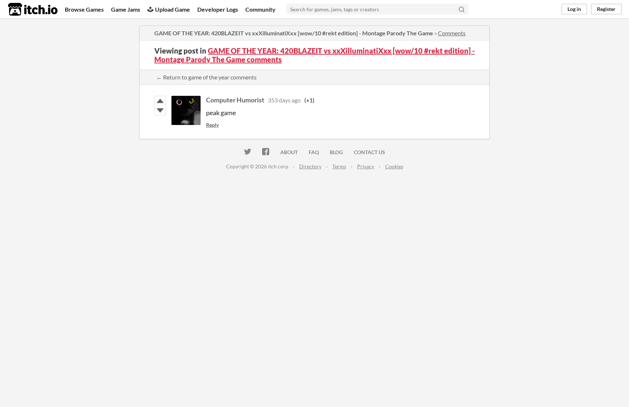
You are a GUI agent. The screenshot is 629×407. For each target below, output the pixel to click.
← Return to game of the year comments (206, 77)
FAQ (314, 152)
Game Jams (125, 9)
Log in (574, 9)
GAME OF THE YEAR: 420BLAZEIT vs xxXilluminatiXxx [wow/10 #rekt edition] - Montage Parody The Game (293, 33)
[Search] (461, 9)
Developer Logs (217, 9)
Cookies (394, 166)
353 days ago (284, 100)
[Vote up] (160, 101)
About (289, 152)
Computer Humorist (235, 100)
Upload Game (172, 9)
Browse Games (84, 9)
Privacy (365, 166)
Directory (310, 166)
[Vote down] (160, 110)
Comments (452, 33)
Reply (212, 125)
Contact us (369, 152)
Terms (339, 166)
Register (606, 9)
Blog (336, 152)
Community (260, 9)
